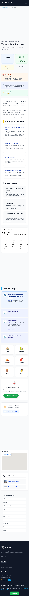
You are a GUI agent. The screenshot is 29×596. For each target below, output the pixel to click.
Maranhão (7, 7)
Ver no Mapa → (11, 305)
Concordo (14, 593)
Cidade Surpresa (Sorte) (7, 567)
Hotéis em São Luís (5, 577)
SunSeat (5, 580)
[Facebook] (2, 556)
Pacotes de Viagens (6, 575)
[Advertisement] (14, 23)
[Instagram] (5, 556)
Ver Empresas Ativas (11, 395)
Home (2, 7)
